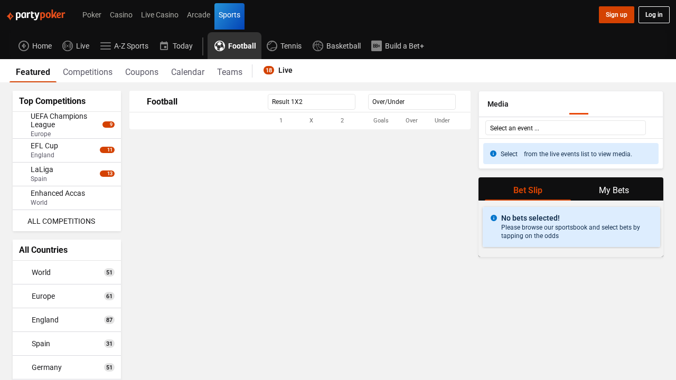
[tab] (33, 70)
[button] (300, 120)
